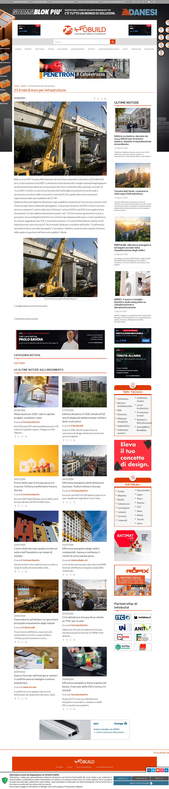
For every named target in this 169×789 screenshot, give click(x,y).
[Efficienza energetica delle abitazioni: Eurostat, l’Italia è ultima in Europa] (84, 460)
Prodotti (28, 49)
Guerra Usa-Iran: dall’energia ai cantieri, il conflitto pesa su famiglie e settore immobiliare (36, 679)
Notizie (51, 49)
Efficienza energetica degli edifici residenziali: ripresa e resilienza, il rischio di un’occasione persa (81, 552)
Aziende (18, 49)
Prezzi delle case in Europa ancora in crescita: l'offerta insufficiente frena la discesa (35, 486)
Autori (69, 767)
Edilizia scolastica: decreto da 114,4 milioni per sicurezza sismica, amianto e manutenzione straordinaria (132, 140)
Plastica (140, 503)
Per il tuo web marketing (88, 2)
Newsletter (149, 49)
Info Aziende (62, 49)
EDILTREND (19, 363)
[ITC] (123, 617)
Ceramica (122, 516)
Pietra (140, 498)
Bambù (121, 499)
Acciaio (121, 491)
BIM (119, 410)
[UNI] (123, 627)
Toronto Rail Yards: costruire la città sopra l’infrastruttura (131, 192)
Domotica (122, 414)
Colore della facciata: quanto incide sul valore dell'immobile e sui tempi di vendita (35, 552)
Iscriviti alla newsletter (113, 2)
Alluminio (122, 495)
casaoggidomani (40, 2)
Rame (139, 511)
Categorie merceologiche (108, 49)
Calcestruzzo (124, 504)
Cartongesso (124, 508)
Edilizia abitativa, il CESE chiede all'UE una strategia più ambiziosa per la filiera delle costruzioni (84, 417)
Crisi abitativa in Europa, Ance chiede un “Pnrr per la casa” (83, 619)
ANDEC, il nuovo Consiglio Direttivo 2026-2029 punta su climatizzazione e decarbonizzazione (130, 303)
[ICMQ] (123, 637)
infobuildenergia (21, 2)
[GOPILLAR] (123, 647)
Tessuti (140, 519)
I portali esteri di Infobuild (62, 2)
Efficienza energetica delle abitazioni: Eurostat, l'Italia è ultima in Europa (83, 484)
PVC (139, 507)
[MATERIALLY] (142, 617)
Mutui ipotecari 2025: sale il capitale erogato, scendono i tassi (34, 415)
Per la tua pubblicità (84, 767)
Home (16, 86)
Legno (140, 494)
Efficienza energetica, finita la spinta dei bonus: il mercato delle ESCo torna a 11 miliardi (84, 686)
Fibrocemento (143, 490)
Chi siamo (59, 767)
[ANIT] (142, 627)
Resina (140, 515)
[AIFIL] (142, 647)
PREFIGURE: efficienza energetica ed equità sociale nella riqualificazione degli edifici (132, 248)
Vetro (139, 523)
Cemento (122, 512)
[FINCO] (142, 637)
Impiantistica (124, 426)
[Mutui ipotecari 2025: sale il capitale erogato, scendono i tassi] (36, 392)
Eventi (125, 49)
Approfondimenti (77, 49)
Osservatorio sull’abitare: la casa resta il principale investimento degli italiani (36, 621)
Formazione (136, 49)
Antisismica (123, 399)
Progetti (91, 49)
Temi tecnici (40, 49)
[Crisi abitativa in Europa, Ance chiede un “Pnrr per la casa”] (84, 595)
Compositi (122, 520)
